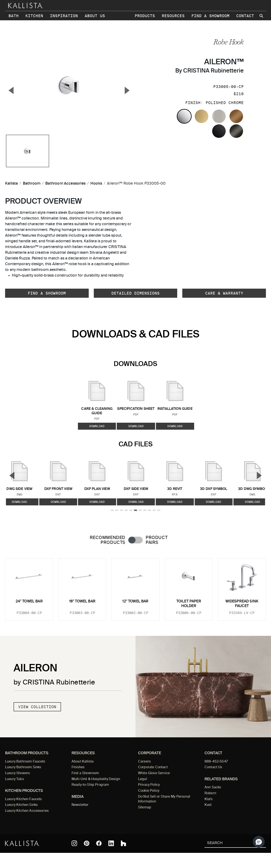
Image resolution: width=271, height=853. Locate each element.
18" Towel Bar (82, 601)
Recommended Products (107, 540)
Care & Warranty (224, 293)
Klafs (209, 799)
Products (145, 16)
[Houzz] (123, 843)
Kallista (11, 183)
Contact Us (213, 767)
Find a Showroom (210, 16)
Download (97, 426)
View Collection (37, 707)
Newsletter (80, 805)
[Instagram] (74, 843)
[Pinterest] (86, 843)
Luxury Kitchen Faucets (23, 799)
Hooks (96, 183)
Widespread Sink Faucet (242, 604)
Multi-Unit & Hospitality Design (96, 779)
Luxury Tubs (14, 779)
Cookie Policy (148, 791)
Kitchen (34, 16)
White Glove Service (154, 773)
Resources (173, 16)
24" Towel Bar (29, 601)
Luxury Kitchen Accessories (27, 811)
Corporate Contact (153, 767)
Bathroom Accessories (65, 183)
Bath (13, 16)
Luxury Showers (17, 773)
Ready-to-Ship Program (90, 785)
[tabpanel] (135, 587)
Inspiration (64, 16)
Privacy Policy (149, 785)
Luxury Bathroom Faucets (25, 761)
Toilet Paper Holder (188, 604)
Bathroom (31, 183)
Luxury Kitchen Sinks (21, 805)
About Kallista (83, 761)
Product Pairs (156, 540)
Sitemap (144, 807)
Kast (208, 805)
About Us (95, 16)
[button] (259, 842)
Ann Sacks (213, 787)
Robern (210, 793)
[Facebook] (99, 843)
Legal (142, 779)
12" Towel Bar (135, 601)
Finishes (78, 767)
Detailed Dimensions (135, 293)
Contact (245, 16)
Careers (144, 761)
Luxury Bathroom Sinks (23, 767)
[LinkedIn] (111, 843)
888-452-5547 (216, 761)
